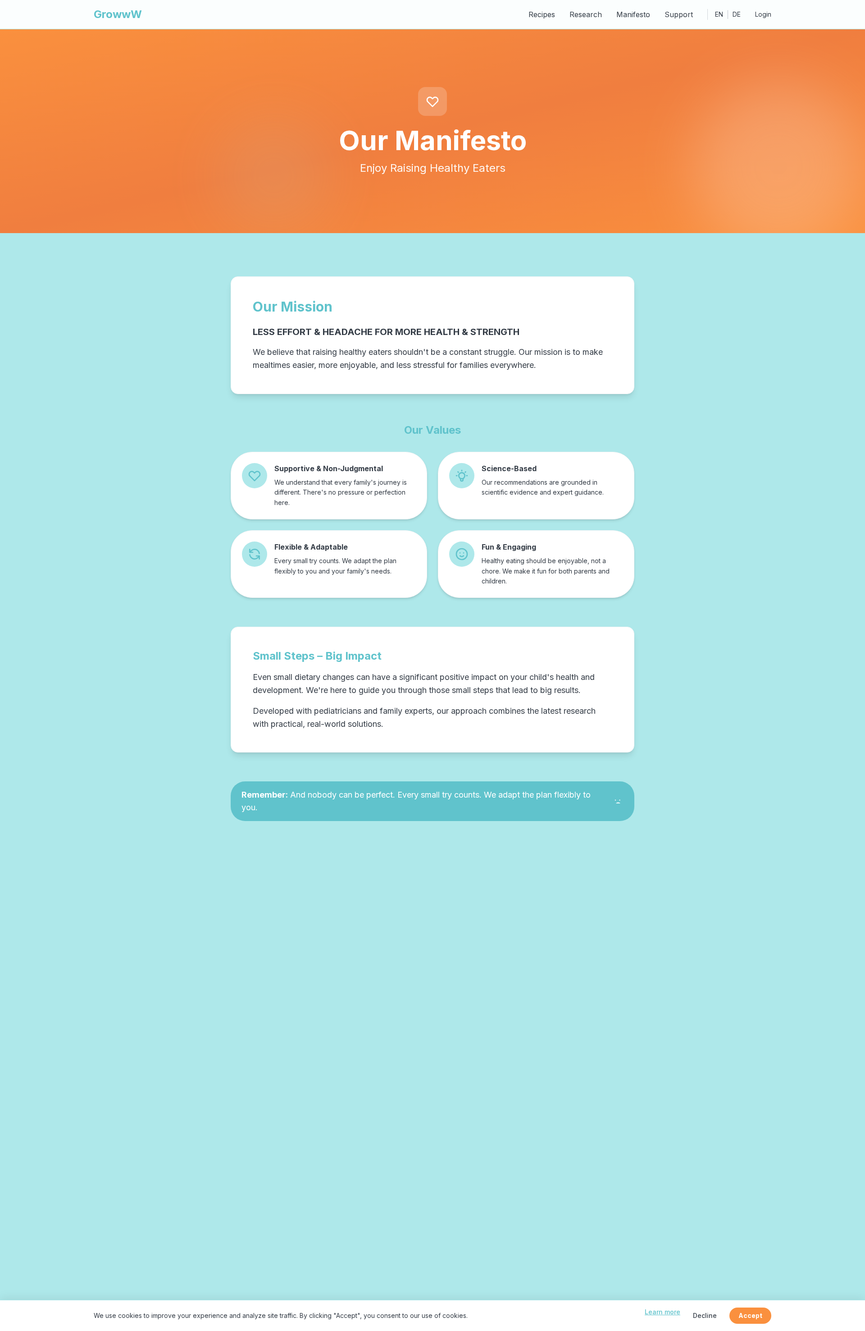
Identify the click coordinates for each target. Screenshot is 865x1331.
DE (737, 14)
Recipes (541, 14)
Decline (705, 1315)
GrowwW (118, 14)
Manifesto (633, 14)
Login (763, 14)
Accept (750, 1315)
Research (585, 14)
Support (679, 14)
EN (719, 14)
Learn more (662, 1312)
